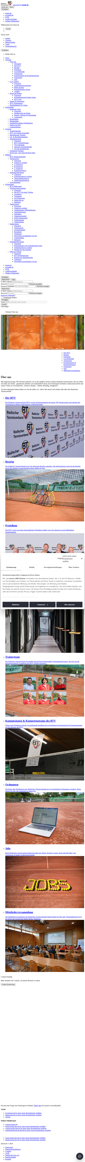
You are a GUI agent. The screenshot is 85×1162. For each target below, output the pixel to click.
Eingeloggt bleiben (10, 297)
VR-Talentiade (19, 145)
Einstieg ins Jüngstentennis (23, 258)
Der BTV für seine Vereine (23, 192)
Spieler (7, 38)
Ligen (7, 44)
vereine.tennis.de (25, 1128)
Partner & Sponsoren (17, 101)
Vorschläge (5, 306)
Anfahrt (17, 91)
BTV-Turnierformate (21, 143)
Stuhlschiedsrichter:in (21, 180)
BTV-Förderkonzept (21, 256)
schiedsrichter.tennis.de (28, 1130)
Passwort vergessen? (8, 295)
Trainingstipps (19, 220)
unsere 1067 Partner (17, 578)
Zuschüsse (17, 194)
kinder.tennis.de (25, 1140)
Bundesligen (14, 119)
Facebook (23, 1113)
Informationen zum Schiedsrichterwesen (28, 246)
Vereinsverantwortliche (18, 188)
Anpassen (41, 604)
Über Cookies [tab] (74, 567)
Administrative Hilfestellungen (25, 210)
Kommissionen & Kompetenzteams (26, 76)
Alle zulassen (69, 604)
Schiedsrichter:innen (17, 172)
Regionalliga (14, 121)
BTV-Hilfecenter (16, 186)
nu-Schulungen (15, 182)
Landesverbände (11, 19)
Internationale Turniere (18, 135)
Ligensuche (18, 117)
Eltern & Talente (15, 252)
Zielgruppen (9, 184)
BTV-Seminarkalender (18, 157)
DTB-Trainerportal (20, 218)
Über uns (13, 62)
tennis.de (8, 13)
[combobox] (16, 302)
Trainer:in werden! (20, 163)
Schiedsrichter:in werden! (23, 176)
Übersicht (17, 64)
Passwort (4, 284)
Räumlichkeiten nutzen (22, 89)
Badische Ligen (15, 109)
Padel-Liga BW (15, 125)
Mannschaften (10, 42)
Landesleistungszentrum (22, 85)
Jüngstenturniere (15, 139)
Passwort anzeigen (35, 284)
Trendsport (18, 196)
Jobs (15, 80)
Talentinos (17, 214)
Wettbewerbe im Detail (22, 113)
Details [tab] (32, 567)
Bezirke (17, 68)
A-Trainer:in (18, 165)
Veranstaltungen (10, 46)
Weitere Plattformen (12, 21)
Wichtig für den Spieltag (22, 250)
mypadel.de (9, 15)
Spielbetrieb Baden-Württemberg (21, 123)
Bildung (8, 155)
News (7, 58)
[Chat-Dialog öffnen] (79, 1156)
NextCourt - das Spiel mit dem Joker (22, 153)
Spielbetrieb (9, 107)
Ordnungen (18, 78)
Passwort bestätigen (8, 286)
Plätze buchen (19, 87)
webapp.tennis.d (11, 1124)
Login (13, 279)
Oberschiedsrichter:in (21, 178)
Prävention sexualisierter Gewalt (25, 236)
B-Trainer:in (18, 167)
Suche (8, 29)
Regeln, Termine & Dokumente (25, 115)
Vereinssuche (18, 228)
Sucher (4, 304)
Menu (11, 7)
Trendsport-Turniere (17, 151)
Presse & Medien (16, 93)
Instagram (23, 1115)
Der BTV (17, 66)
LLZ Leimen (14, 82)
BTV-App (17, 99)
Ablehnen (15, 604)
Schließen (5, 9)
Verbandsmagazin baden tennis (25, 97)
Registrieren (5, 279)
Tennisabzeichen (20, 212)
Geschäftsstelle (19, 72)
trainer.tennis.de (25, 1126)
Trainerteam (18, 74)
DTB (7, 17)
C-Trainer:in (18, 169)
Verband (8, 60)
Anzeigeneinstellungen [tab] (53, 567)
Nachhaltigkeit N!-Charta (18, 105)
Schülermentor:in (20, 170)
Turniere (8, 40)
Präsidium (17, 70)
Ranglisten (18, 232)
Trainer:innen (14, 159)
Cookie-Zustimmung (8, 984)
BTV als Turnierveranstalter (19, 133)
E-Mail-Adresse (6, 282)
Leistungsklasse (15, 127)
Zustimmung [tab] (11, 567)
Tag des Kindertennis (21, 149)
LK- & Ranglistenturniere (19, 137)
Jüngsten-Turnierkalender (23, 147)
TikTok (7, 1117)
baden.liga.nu (19, 200)
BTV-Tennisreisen (16, 103)
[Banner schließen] (81, 558)
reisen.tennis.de (25, 1138)
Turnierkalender (15, 131)
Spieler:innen (14, 224)
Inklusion (17, 202)
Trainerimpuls (19, 222)
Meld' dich (37, 1106)
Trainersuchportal (20, 216)
